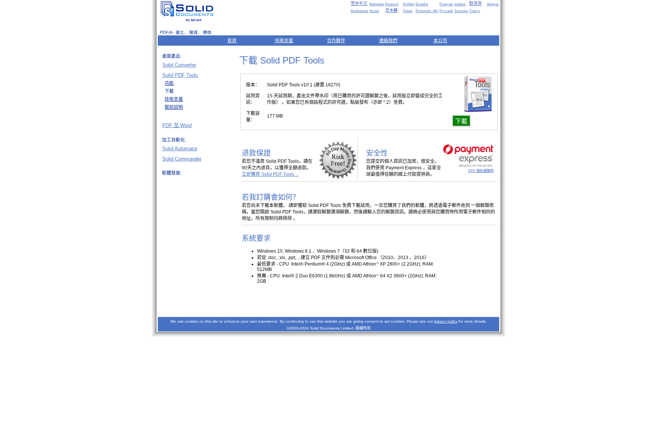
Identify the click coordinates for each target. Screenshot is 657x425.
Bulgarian (377, 4)
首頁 (231, 40)
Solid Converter (179, 65)
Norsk (374, 11)
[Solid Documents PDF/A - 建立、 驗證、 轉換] (188, 11)
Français (446, 4)
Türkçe (474, 11)
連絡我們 (388, 40)
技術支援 (284, 40)
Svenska (461, 11)
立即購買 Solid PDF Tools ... (270, 174)
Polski (408, 11)
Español (422, 4)
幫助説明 (174, 107)
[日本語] (393, 10)
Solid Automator (179, 148)
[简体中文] (359, 3)
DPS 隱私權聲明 (481, 171)
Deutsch (391, 4)
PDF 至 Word (177, 125)
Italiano (460, 4)
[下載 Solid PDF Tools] (478, 110)
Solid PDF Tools (180, 75)
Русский (446, 11)
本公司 (440, 40)
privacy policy (445, 321)
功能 (169, 83)
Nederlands (359, 11)
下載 (461, 121)
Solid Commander (182, 159)
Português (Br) (427, 11)
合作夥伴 (336, 40)
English (408, 4)
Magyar (493, 4)
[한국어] (477, 3)
